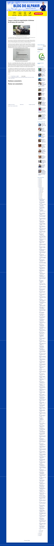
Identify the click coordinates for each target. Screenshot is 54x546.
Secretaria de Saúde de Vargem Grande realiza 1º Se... (42, 468)
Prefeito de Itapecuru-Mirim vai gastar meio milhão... (42, 227)
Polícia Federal (22, 77)
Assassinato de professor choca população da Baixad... (42, 365)
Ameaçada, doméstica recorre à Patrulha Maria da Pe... (42, 405)
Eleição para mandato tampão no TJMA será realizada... (42, 377)
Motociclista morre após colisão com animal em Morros (42, 413)
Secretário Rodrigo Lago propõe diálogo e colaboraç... (42, 457)
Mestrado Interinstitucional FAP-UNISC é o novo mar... (42, 305)
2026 (39, 178)
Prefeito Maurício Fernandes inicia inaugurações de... (42, 325)
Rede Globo (25, 77)
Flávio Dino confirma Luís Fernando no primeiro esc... (42, 501)
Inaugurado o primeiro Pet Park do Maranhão (42, 496)
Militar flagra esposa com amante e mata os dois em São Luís (44, 125)
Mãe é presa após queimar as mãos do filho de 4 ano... (42, 333)
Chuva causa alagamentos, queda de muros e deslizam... (42, 300)
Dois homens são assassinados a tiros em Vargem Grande (42, 429)
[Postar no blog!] (22, 76)
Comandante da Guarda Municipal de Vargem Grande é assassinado (41, 166)
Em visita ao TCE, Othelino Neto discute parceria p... (42, 323)
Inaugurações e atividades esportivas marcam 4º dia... (42, 276)
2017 (39, 534)
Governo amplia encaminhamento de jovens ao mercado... (42, 431)
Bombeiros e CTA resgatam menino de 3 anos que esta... (42, 494)
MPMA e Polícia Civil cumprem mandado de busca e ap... (42, 330)
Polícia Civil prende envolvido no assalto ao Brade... (42, 341)
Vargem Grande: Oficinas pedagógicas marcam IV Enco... (42, 524)
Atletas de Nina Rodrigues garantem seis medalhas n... (42, 240)
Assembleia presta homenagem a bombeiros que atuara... (41, 335)
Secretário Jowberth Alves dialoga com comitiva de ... (42, 278)
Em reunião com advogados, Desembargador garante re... (41, 418)
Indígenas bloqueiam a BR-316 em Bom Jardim (42, 242)
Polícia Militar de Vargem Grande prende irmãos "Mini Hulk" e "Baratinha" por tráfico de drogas (42, 151)
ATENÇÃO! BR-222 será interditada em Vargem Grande (44, 90)
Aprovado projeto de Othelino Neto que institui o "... (42, 271)
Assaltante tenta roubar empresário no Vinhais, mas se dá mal (44, 98)
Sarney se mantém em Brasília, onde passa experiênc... (42, 214)
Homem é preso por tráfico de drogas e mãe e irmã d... (42, 481)
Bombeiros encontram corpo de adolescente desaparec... (42, 387)
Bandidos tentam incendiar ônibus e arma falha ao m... (42, 519)
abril (39, 197)
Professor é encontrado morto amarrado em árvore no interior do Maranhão (41, 136)
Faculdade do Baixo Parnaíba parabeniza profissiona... (42, 511)
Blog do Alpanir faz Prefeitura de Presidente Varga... (42, 234)
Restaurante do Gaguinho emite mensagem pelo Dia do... (42, 450)
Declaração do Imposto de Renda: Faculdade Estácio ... (42, 247)
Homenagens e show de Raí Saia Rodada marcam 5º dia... (42, 250)
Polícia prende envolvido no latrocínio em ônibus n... (42, 263)
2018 (39, 533)
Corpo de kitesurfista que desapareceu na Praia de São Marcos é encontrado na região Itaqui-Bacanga (42, 103)
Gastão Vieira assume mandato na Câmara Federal (42, 392)
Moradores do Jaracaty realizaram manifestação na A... (42, 385)
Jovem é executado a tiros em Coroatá (43, 94)
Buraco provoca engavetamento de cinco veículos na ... (42, 349)
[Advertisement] (42, 30)
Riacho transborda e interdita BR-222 (41, 312)
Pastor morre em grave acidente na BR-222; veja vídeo (43, 75)
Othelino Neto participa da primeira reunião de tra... (42, 442)
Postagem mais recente (11, 104)
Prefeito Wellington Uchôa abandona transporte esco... (42, 521)
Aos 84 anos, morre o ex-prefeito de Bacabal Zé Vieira (42, 372)
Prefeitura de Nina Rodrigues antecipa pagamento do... (42, 221)
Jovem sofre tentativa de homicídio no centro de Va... (42, 287)
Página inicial (21, 104)
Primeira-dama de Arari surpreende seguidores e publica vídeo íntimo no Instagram (42, 146)
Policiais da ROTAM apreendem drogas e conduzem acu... (42, 398)
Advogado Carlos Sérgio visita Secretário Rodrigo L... (42, 390)
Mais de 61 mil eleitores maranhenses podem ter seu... (42, 498)
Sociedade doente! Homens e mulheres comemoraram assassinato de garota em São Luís (42, 130)
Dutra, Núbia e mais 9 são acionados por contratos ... (42, 478)
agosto (40, 192)
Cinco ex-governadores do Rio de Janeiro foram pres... (42, 317)
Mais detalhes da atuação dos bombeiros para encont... (42, 354)
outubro (40, 190)
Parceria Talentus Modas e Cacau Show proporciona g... (42, 205)
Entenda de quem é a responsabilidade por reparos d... (42, 268)
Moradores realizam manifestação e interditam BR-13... (42, 473)
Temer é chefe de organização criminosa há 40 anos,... (42, 328)
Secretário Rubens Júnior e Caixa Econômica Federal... (42, 475)
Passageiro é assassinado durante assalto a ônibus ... (42, 273)
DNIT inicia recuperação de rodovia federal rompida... (42, 416)
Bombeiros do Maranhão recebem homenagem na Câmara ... (42, 455)
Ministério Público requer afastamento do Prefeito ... (42, 380)
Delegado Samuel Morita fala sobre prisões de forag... (42, 437)
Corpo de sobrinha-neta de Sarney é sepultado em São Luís (43, 157)
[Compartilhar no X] (23, 76)
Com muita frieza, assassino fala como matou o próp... (42, 315)
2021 (39, 184)
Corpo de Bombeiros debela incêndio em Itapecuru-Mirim (42, 527)
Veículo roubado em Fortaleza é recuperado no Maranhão (42, 303)
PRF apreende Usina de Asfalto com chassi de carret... (42, 219)
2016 (39, 535)
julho (40, 193)
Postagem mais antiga (32, 104)
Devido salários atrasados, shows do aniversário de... (42, 483)
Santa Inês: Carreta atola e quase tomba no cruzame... (42, 295)
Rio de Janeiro (29, 77)
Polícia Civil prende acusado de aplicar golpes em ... (42, 208)
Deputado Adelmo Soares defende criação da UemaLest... (42, 229)
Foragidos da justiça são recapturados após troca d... (42, 447)
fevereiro (40, 530)
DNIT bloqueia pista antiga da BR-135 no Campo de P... (42, 260)
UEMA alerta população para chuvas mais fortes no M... (42, 290)
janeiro (40, 531)
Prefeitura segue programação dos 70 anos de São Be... (42, 308)
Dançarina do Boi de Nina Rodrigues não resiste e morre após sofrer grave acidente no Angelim (42, 70)
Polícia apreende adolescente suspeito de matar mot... (42, 444)
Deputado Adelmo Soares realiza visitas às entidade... (42, 344)
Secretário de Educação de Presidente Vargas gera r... (42, 310)
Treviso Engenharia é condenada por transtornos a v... (42, 320)
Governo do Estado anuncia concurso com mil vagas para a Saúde (44, 161)
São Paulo (32, 77)
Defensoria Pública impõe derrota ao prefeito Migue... (42, 400)
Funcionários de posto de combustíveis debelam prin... (42, 258)
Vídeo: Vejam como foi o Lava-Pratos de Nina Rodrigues (42, 462)
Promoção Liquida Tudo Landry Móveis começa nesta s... (42, 297)
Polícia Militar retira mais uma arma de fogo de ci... (42, 503)
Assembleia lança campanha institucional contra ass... (42, 255)
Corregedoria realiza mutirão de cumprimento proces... (42, 491)
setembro (40, 191)
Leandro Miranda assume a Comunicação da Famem (42, 516)
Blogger (29, 540)
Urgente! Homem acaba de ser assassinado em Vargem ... (42, 237)
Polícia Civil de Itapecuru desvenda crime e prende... (42, 339)
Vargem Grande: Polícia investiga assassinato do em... (42, 232)
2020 (39, 185)
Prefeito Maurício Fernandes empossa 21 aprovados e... (42, 465)
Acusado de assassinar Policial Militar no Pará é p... (42, 284)
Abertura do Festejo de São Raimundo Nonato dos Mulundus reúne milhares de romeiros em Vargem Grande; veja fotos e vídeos (42, 117)
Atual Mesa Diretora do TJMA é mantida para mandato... (42, 360)
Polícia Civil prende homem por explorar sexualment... (42, 506)
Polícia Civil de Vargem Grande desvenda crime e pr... (42, 434)
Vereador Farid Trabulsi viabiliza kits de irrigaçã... (42, 367)
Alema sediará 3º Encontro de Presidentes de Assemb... (41, 281)
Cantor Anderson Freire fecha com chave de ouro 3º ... (42, 292)
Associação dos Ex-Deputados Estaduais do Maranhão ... (42, 488)
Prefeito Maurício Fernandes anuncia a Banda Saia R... (42, 439)
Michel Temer (13, 77)
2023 (39, 182)
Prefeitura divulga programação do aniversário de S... (42, 347)
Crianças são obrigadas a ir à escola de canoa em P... (42, 352)
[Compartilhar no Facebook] (24, 76)
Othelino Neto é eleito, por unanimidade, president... (42, 203)
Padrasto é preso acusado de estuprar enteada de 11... (42, 382)
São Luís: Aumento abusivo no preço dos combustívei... (42, 424)
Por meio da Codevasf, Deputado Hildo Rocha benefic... (42, 452)
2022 (39, 183)
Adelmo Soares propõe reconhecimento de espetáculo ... (42, 460)
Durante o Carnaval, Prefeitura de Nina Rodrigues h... (42, 426)
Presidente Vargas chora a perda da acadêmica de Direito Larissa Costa (42, 141)
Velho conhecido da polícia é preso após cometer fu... (42, 374)
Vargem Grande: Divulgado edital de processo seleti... (42, 486)
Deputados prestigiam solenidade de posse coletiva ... (42, 411)
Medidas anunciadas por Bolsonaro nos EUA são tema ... (42, 357)
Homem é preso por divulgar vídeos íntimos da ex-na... (42, 266)
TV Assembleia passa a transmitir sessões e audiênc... (42, 362)
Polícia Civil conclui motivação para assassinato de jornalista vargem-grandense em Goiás (42, 84)
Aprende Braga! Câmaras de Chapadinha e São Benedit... (42, 514)
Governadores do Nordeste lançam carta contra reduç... (42, 470)
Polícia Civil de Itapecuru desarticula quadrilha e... (42, 216)
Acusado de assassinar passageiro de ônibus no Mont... (42, 224)
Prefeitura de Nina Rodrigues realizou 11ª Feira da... (42, 403)
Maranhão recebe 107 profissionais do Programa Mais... (42, 200)
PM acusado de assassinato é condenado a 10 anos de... (42, 210)
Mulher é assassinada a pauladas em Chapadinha (44, 79)
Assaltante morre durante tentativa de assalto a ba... (42, 245)
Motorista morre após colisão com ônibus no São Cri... (42, 408)
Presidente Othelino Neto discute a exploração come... (42, 253)
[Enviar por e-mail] (21, 76)
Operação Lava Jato (17, 77)
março (40, 198)
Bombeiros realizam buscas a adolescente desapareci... (42, 395)
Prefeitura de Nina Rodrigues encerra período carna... (42, 508)
